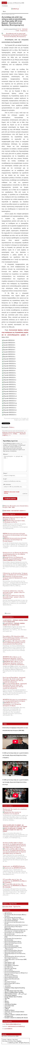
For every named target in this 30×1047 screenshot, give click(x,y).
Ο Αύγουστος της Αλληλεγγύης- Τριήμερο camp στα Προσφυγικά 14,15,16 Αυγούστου (15, 573)
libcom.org (7, 1007)
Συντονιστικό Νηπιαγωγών (12, 971)
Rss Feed (15, 1039)
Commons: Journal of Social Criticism (14, 1011)
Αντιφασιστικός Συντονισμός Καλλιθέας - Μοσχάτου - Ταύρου (14, 918)
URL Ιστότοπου (7, 484)
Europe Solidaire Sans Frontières (13, 997)
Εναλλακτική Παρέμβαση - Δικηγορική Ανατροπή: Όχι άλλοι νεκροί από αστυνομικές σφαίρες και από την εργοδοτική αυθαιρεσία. (14, 680)
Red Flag (7, 998)
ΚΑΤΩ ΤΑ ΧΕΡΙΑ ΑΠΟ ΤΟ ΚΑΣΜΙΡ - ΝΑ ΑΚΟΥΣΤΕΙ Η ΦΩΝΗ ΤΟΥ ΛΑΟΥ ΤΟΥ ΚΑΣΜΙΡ (15, 825)
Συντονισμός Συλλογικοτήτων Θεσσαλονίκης (13, 939)
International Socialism (10, 1004)
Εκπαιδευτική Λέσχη (10, 968)
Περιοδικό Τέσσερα (10, 982)
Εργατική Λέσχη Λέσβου (12, 946)
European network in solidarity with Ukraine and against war (16, 1015)
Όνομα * (5, 473)
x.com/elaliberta (8, 1028)
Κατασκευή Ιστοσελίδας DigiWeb (11, 1041)
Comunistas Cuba (9, 1005)
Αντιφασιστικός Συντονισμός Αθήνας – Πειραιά (16, 915)
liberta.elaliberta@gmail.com (13, 1024)
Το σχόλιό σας (23, 30)
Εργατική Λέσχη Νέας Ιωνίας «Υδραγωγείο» (13, 948)
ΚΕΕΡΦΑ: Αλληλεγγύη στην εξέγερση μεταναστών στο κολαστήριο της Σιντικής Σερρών (15, 535)
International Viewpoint (11, 995)
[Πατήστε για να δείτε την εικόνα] (15, 35)
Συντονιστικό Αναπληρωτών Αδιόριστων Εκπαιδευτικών (16, 973)
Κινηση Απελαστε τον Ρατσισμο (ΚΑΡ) (16, 959)
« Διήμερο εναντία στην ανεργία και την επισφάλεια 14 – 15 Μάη (14, 432)
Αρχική (4, 1034)
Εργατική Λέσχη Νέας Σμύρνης (14, 950)
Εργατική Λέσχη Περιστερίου (13, 952)
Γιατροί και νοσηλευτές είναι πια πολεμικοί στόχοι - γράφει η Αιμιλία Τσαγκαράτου (13, 592)
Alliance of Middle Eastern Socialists (14, 992)
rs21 (6, 1000)
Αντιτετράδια (9, 970)
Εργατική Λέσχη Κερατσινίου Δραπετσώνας (13, 943)
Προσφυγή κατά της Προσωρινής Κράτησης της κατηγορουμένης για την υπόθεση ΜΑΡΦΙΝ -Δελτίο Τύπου (15, 554)
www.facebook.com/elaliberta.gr (16, 1026)
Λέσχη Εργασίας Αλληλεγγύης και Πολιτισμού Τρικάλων (15, 957)
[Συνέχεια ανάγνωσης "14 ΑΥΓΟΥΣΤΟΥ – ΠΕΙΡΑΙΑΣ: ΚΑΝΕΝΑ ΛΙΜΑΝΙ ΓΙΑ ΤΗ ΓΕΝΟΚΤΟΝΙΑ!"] (15, 624)
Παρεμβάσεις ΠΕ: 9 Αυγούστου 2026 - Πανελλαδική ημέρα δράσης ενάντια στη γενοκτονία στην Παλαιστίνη (15, 638)
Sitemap (9, 1039)
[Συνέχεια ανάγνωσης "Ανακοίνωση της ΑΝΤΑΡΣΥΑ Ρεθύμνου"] (15, 868)
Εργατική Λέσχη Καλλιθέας (13, 941)
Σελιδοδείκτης (9, 967)
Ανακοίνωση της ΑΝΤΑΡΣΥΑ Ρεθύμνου (14, 866)
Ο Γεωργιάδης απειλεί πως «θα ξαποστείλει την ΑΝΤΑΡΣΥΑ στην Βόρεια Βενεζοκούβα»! (14, 881)
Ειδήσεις (11, 427)
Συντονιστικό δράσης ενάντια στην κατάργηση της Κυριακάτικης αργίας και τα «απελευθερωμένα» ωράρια (15, 332)
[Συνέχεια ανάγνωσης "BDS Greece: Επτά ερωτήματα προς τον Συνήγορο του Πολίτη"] (15, 521)
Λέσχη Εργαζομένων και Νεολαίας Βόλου (15, 954)
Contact (4, 1039)
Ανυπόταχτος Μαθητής (11, 976)
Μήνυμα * (5, 454)
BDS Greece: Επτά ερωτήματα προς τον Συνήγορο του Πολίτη (14, 518)
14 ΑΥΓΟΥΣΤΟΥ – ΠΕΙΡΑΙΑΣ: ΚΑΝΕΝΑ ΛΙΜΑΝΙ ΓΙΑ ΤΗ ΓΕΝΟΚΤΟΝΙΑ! (15, 620)
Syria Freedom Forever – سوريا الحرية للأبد (16, 994)
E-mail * (5, 479)
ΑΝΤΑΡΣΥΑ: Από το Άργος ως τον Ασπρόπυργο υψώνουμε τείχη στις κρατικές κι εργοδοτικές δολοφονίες (13, 658)
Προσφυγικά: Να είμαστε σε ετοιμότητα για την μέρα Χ (15, 809)
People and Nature (9, 1010)
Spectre (7, 1001)
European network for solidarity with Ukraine (16, 1017)
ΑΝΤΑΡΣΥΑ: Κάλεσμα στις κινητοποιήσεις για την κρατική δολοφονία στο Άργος (15, 700)
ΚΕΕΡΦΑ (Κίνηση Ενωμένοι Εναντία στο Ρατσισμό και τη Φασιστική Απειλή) (16, 930)
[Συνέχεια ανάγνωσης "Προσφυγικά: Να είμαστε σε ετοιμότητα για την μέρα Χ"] (15, 813)
